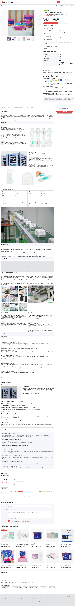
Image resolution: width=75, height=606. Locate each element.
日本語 (17, 598)
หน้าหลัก (2, 7)
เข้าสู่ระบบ (72, 2)
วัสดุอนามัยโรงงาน (43, 587)
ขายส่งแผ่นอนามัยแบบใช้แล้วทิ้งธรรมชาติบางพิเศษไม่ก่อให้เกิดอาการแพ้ (67, 565)
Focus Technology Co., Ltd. (38, 601)
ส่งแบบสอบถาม (51, 23)
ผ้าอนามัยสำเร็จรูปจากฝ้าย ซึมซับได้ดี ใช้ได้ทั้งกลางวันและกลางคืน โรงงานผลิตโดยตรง (7, 565)
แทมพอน (20, 575)
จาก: (6, 506)
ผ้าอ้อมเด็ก (57, 575)
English (6, 598)
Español (25, 598)
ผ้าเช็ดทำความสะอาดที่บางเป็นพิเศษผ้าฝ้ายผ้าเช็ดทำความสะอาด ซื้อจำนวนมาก (15, 590)
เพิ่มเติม (2, 592)
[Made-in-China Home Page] (7, 2)
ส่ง (9, 521)
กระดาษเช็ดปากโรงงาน (17, 587)
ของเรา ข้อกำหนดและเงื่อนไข (69, 602)
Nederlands (54, 598)
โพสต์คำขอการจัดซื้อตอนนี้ (26, 521)
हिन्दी (58, 598)
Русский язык (42, 598)
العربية (50, 598)
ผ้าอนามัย (33, 7)
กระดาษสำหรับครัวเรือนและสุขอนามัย (23, 7)
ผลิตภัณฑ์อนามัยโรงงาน (6, 587)
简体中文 (9, 598)
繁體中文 (13, 598)
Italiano (37, 598)
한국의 (47, 598)
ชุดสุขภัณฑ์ (25, 587)
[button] (55, 2)
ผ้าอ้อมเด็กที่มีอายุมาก (4, 577)
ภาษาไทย (61, 598)
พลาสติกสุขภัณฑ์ (52, 587)
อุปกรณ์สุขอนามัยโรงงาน (33, 587)
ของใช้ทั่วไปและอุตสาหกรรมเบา (10, 7)
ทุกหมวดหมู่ (4, 5)
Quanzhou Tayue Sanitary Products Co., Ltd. (53, 14)
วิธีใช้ (62, 5)
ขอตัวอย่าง (63, 25)
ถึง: (6, 509)
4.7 (61, 108)
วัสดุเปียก (20, 577)
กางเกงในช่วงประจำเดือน (42, 575)
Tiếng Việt (69, 598)
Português (33, 598)
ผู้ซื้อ (56, 5)
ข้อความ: (5, 512)
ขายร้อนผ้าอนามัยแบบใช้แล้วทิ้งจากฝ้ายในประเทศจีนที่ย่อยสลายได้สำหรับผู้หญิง (22, 544)
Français (21, 598)
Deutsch (29, 598)
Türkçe (65, 598)
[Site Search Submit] (58, 2)
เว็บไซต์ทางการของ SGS (25, 384)
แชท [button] (67, 23)
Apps (66, 5)
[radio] (2, 482)
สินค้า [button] (18, 2)
